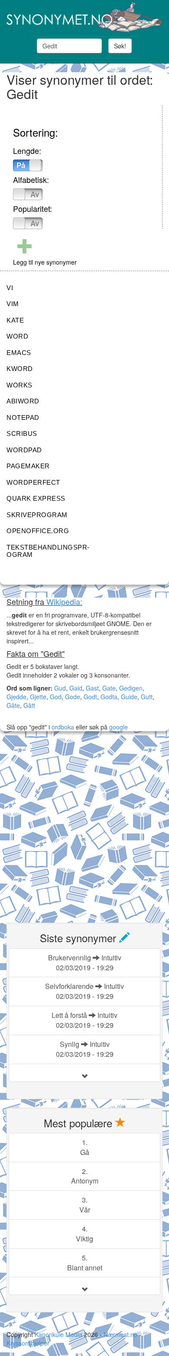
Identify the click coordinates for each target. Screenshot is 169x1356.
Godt (90, 696)
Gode (72, 696)
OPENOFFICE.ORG (37, 530)
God (56, 696)
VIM (12, 303)
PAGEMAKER (28, 466)
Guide (129, 696)
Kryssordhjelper (27, 1343)
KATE (15, 320)
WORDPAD (24, 450)
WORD (17, 336)
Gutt (147, 696)
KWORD (19, 368)
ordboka (62, 727)
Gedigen (131, 688)
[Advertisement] (84, 828)
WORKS (19, 385)
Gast (92, 688)
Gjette (38, 696)
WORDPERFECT (33, 482)
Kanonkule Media (59, 1334)
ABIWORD (22, 401)
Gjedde (16, 696)
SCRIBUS (21, 433)
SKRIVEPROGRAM (37, 514)
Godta (109, 696)
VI (9, 287)
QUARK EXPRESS (35, 498)
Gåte (13, 705)
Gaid (75, 688)
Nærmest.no (120, 1334)
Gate (109, 688)
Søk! (120, 46)
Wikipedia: (64, 601)
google (118, 727)
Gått (29, 705)
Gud (60, 688)
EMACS (18, 352)
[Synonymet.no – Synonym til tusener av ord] (84, 17)
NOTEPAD (22, 417)
